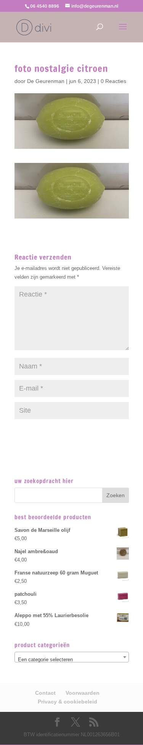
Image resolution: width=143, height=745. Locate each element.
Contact (45, 693)
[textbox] (72, 660)
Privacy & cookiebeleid (67, 702)
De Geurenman (45, 81)
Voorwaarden (83, 693)
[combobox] (71, 657)
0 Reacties (113, 81)
